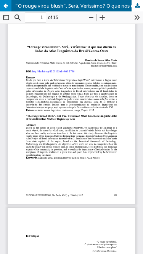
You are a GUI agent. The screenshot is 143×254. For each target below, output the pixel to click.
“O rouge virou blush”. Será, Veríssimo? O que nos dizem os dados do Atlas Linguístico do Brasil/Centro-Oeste (79, 5)
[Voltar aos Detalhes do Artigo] (5, 5)
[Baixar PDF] (137, 5)
